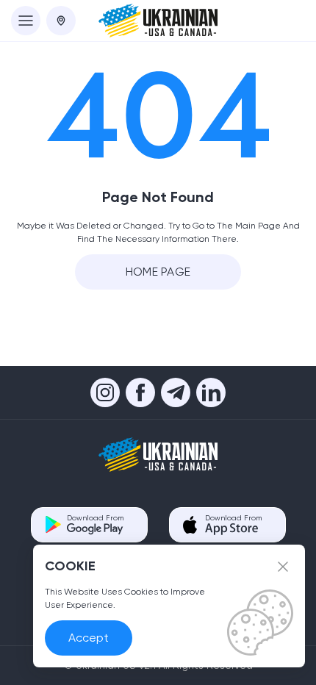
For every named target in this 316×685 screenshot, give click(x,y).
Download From (95, 518)
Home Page (158, 272)
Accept (88, 638)
